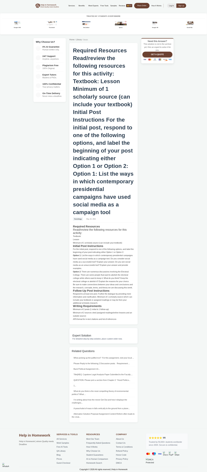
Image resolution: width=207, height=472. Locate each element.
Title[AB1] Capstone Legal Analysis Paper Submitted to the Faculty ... (103, 375)
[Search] (62, 6)
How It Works (156, 6)
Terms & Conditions (124, 447)
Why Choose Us (93, 451)
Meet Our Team (92, 439)
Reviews (125, 6)
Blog (58, 455)
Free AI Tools (62, 447)
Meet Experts (93, 6)
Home (72, 40)
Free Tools (104, 6)
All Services (62, 439)
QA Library (61, 451)
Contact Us (120, 443)
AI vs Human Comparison (97, 459)
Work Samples (63, 443)
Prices (59, 459)
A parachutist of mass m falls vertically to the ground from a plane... (102, 408)
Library (79, 40)
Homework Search (94, 463)
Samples (113, 6)
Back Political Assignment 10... (87, 369)
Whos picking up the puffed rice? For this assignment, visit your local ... (104, 358)
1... (75, 386)
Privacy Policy (122, 459)
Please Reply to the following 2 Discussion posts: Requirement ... (102, 363)
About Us (120, 439)
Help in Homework (34, 435)
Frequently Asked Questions (98, 443)
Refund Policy (122, 451)
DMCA (119, 463)
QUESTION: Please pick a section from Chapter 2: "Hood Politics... (102, 380)
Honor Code (121, 455)
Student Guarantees (94, 455)
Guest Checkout (63, 463)
